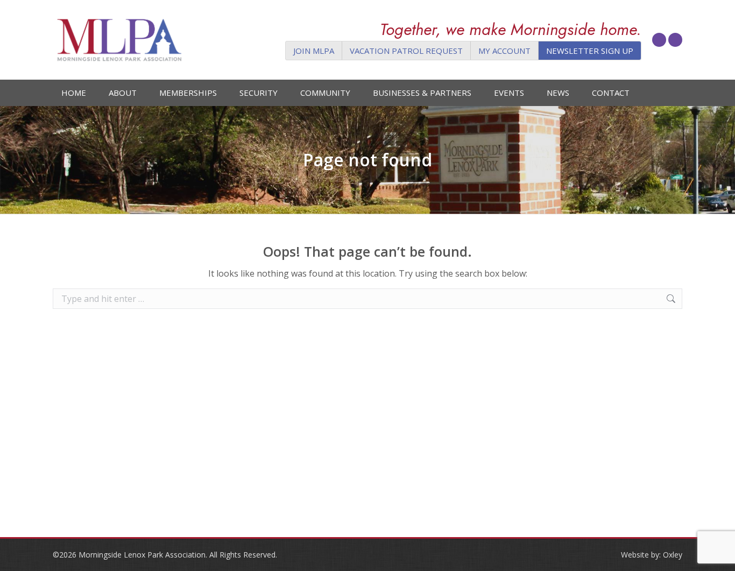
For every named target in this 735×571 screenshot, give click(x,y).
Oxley (672, 554)
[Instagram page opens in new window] (675, 40)
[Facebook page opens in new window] (659, 40)
